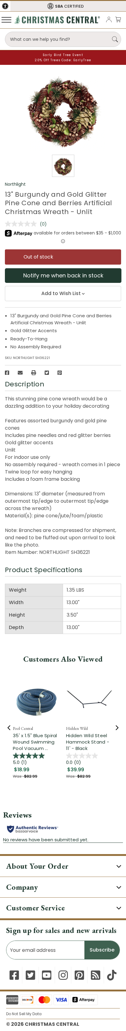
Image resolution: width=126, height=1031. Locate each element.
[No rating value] (22, 224)
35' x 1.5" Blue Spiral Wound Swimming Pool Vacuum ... (35, 741)
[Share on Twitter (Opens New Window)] (47, 372)
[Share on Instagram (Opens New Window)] (63, 975)
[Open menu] (6, 19)
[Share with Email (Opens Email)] (20, 372)
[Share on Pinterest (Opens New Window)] (59, 372)
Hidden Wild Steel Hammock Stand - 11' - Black (87, 741)
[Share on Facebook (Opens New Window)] (7, 372)
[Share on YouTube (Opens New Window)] (46, 975)
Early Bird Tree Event (63, 55)
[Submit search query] (115, 39)
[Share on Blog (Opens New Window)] (95, 975)
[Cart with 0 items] (118, 19)
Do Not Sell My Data (24, 1013)
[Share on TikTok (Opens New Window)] (111, 975)
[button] (5, 6)
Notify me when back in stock (63, 275)
